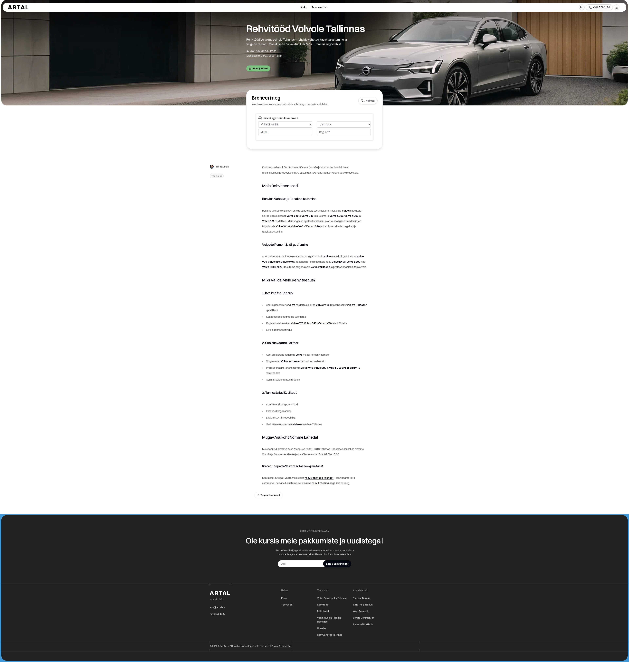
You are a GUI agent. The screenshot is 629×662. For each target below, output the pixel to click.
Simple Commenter (363, 617)
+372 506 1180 (217, 613)
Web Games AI (361, 611)
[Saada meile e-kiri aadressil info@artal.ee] (581, 7)
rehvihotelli (319, 483)
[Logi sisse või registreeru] (616, 7)
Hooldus (321, 628)
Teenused (317, 7)
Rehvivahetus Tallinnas (329, 634)
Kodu (303, 7)
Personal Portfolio (363, 624)
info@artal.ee (217, 607)
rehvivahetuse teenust (319, 477)
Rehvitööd (322, 604)
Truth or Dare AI (361, 598)
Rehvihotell (323, 611)
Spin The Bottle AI (363, 604)
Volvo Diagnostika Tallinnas (332, 598)
